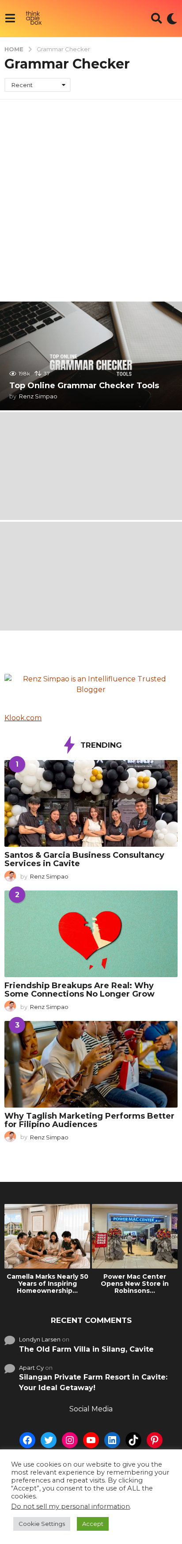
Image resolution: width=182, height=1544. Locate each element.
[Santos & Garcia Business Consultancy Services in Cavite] (91, 803)
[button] (9, 18)
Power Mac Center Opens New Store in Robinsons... (135, 1284)
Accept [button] (92, 1523)
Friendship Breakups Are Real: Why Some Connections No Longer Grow (79, 990)
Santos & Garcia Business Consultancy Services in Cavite (84, 859)
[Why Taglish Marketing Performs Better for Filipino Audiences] (91, 1064)
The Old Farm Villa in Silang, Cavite (86, 1349)
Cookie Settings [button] (42, 1523)
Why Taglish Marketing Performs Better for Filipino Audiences (89, 1120)
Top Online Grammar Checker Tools (84, 385)
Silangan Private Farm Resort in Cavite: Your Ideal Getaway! (93, 1382)
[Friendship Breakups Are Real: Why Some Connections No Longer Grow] (91, 933)
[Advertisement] (91, 195)
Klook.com (23, 718)
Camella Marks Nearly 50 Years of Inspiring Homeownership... (47, 1284)
